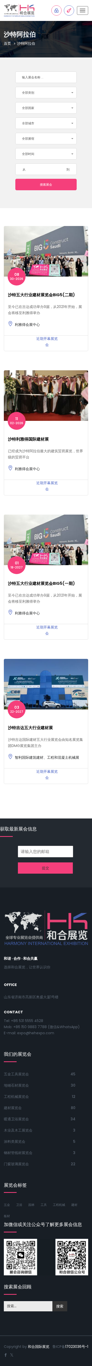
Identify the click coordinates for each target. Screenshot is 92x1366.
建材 (74, 1205)
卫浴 (19, 1205)
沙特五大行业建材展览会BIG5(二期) (41, 295)
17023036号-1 (76, 1346)
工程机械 (59, 1205)
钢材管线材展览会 (18, 1152)
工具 (44, 1205)
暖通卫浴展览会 (16, 1119)
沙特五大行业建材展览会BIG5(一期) (41, 583)
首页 (7, 43)
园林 (31, 1205)
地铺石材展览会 (16, 1085)
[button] (46, 92)
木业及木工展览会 (18, 1130)
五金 (7, 1205)
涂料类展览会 (14, 1141)
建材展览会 (13, 1107)
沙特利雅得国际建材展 (28, 439)
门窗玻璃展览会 (16, 1164)
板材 (7, 1216)
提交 (45, 868)
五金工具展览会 (16, 1074)
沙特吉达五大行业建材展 (30, 728)
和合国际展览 (38, 1346)
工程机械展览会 (16, 1096)
